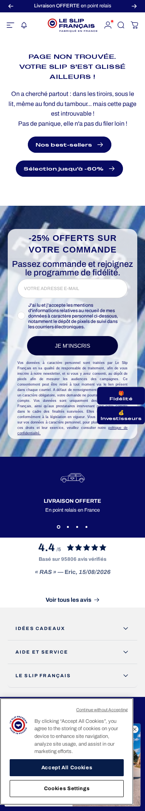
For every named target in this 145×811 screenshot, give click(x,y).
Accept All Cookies (66, 767)
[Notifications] (23, 25)
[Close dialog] (135, 730)
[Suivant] (134, 6)
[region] (66, 751)
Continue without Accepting (102, 709)
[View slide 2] (68, 526)
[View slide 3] (77, 526)
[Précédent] (10, 6)
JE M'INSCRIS (72, 346)
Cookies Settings (67, 788)
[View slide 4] (86, 526)
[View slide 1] (58, 526)
